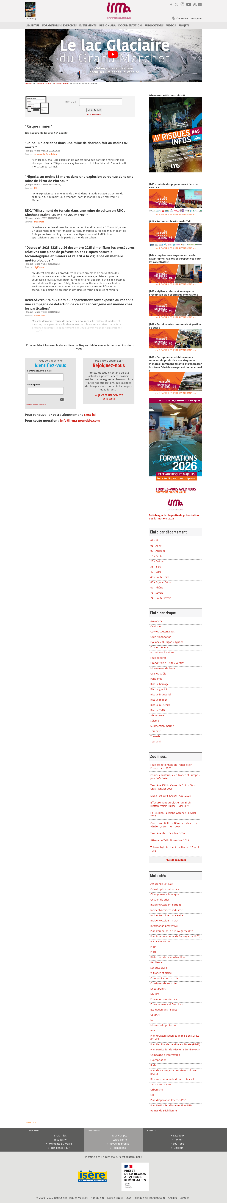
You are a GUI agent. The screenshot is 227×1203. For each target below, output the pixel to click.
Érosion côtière (159, 647)
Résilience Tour (60, 1147)
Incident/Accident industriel (167, 910)
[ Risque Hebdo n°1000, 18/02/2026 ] (43, 184)
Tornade (155, 736)
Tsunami (155, 741)
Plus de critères (94, 114)
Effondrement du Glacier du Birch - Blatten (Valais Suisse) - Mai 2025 (171, 804)
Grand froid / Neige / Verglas (167, 663)
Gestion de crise (160, 899)
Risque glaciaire (159, 689)
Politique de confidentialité (149, 1197)
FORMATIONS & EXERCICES (59, 25)
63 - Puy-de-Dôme (160, 582)
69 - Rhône (156, 587)
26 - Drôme (157, 561)
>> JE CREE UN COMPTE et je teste (109, 396)
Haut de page (30, 1122)
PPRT (153, 952)
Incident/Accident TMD (164, 920)
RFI (35, 187)
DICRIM (154, 993)
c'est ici (90, 414)
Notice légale (115, 1197)
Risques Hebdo (61, 83)
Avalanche (156, 621)
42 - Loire (155, 571)
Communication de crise (164, 978)
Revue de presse (119, 1143)
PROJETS (184, 25)
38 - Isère (155, 566)
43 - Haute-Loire (159, 577)
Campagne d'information (165, 1054)
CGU (128, 1197)
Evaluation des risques (163, 1009)
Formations (119, 1147)
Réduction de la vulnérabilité (167, 957)
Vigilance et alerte (161, 972)
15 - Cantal (156, 556)
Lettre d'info (119, 1139)
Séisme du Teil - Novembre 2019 (169, 840)
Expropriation (158, 1060)
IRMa (153, 1065)
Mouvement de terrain (163, 668)
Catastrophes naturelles (164, 889)
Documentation (43, 83)
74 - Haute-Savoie (160, 598)
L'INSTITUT (32, 25)
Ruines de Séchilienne (163, 1110)
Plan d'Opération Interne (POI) (168, 1100)
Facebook (178, 1135)
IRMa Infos (60, 1135)
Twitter (178, 1139)
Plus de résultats (175, 859)
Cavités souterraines (162, 631)
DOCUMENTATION (130, 25)
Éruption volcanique (162, 652)
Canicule (155, 626)
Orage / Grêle (158, 673)
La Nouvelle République (45, 154)
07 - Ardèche (157, 550)
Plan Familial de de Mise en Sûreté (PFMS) (175, 1044)
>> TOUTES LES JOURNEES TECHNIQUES (179, 400)
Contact (184, 1197)
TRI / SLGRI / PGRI (160, 1084)
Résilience (156, 962)
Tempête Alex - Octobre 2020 (167, 833)
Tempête (155, 731)
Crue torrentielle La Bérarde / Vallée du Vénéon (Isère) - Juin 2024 (173, 824)
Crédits (172, 1197)
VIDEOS (171, 25)
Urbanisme (157, 1089)
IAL (152, 1020)
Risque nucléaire (160, 705)
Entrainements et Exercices (166, 1004)
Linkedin (178, 1147)
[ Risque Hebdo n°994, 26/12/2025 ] (42, 264)
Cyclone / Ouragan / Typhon (167, 642)
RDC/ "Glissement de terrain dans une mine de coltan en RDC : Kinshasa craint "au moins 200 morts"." (75, 212)
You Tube (178, 1143)
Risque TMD (157, 710)
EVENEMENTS (87, 25)
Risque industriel (160, 694)
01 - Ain (154, 540)
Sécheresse (157, 715)
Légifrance (39, 267)
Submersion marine (162, 726)
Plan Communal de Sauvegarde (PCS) (172, 931)
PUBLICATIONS (154, 25)
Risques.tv (60, 1139)
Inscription (196, 18)
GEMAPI (155, 1014)
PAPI (153, 1030)
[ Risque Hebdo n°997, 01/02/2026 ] (42, 218)
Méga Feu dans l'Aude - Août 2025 (170, 795)
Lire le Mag (30, 18)
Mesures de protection (163, 1025)
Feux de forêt (158, 657)
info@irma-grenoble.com (80, 420)
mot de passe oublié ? (36, 405)
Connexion (182, 18)
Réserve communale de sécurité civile (172, 1079)
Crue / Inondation (160, 636)
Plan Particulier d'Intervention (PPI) (171, 1105)
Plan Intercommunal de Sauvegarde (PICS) (175, 936)
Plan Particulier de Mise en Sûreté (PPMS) (175, 1049)
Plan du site (97, 1197)
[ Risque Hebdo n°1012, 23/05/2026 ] (43, 151)
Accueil (28, 83)
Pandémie (156, 678)
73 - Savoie (156, 592)
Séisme (154, 720)
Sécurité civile (158, 967)
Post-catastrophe (160, 941)
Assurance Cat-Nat (161, 883)
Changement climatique (164, 894)
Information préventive (164, 925)
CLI (152, 1095)
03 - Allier (156, 545)
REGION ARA (107, 25)
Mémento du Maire (60, 1143)
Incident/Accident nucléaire (166, 915)
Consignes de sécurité (163, 983)
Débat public (158, 988)
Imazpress (39, 221)
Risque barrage (159, 684)
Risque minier (158, 699)
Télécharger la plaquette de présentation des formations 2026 (174, 516)
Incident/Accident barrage (165, 904)
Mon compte (119, 1135)
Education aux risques (163, 999)
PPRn (153, 946)
